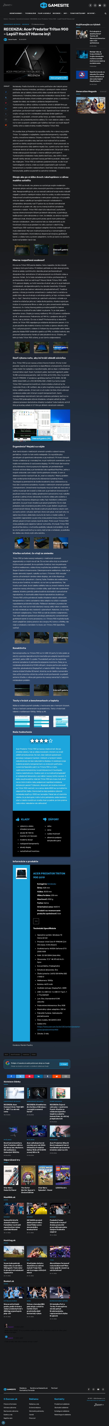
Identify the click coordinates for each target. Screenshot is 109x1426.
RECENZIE (56, 13)
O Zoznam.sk (10, 1399)
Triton (34, 1054)
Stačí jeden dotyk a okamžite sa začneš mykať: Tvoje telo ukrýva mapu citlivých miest (36, 1268)
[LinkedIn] (6, 108)
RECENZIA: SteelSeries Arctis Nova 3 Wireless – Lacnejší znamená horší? (37, 1108)
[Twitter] (6, 97)
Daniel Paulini (12, 39)
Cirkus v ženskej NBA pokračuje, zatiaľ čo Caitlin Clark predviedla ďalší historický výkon (35, 1309)
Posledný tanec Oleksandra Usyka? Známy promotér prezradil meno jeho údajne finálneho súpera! (58, 1226)
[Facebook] (6, 92)
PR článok (7, 1139)
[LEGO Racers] (63, 1175)
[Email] (6, 119)
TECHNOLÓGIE (30, 13)
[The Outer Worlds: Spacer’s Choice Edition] (28, 1175)
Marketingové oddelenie (62, 1415)
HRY (65, 13)
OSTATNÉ (91, 13)
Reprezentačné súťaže (59, 1301)
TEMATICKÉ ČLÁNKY (77, 13)
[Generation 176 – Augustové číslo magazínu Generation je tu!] (90, 105)
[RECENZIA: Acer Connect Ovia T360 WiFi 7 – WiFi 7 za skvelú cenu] (14, 1093)
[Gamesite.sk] (54, 5)
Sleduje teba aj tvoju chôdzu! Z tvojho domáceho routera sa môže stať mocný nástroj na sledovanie (97, 57)
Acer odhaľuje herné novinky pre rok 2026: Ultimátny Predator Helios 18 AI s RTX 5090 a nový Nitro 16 (36, 1147)
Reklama (33, 1399)
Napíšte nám (8, 1418)
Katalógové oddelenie (61, 1411)
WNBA (29, 1301)
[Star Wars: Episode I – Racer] (45, 1175)
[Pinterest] (6, 103)
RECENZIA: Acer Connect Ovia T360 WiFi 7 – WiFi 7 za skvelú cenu (14, 1108)
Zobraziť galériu (59, 78)
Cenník (31, 1415)
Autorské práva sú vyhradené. (96, 1400)
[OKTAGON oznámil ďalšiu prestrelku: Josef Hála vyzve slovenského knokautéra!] (37, 1208)
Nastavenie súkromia (11, 1411)
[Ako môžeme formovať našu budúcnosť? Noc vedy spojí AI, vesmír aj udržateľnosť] (60, 1251)
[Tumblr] (6, 114)
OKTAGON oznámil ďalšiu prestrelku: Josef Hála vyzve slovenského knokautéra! (34, 1225)
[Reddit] (6, 125)
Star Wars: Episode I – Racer (45, 1189)
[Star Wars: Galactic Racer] (11, 1175)
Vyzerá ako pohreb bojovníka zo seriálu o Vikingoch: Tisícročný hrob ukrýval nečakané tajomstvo (13, 1268)
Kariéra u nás (8, 1415)
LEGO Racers (61, 1188)
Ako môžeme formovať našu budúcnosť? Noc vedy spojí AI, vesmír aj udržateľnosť (59, 1266)
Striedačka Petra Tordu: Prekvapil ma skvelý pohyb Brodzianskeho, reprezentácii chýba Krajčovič (58, 1310)
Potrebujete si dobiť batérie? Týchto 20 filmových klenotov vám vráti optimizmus (97, 37)
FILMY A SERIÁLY (44, 13)
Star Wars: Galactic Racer (10, 1189)
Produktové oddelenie (62, 1404)
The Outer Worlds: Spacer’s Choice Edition (28, 1190)
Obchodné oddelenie (61, 1408)
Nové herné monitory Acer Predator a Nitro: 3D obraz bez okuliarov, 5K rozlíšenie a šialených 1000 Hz (13, 1147)
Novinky (7, 1217)
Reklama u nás (34, 1404)
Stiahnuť (103, 91)
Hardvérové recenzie (22, 19)
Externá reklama (35, 1408)
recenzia (26, 1054)
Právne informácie (10, 1404)
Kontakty (59, 1399)
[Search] (105, 13)
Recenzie (12, 19)
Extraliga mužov (10, 1301)
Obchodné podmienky (36, 1411)
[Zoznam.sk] (99, 1405)
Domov (6, 19)
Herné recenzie (56, 1101)
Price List (32, 1418)
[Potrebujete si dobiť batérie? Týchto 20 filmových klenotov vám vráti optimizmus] (82, 34)
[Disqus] (37, 1350)
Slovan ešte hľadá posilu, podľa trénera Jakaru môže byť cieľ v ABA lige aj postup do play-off (13, 1309)
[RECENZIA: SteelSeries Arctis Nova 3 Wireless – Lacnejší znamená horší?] (37, 1093)
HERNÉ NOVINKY (16, 13)
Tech (52, 1260)
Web (36, 921)
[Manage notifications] (3, 1422)
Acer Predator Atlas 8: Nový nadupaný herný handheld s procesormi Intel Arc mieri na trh (60, 1146)
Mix (5, 1260)
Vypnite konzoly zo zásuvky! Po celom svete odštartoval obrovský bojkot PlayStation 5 (97, 76)
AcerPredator (15, 1054)
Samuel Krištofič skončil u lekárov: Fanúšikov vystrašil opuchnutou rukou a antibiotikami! (12, 1225)
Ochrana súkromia (10, 1408)
